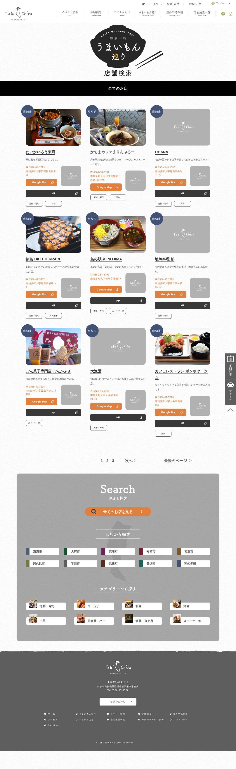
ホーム (51, 714)
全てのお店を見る (118, 512)
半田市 (75, 563)
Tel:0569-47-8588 (118, 690)
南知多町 (190, 563)
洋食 (118, 197)
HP (53, 193)
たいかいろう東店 (40, 152)
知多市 (151, 551)
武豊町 (113, 563)
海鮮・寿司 (34, 203)
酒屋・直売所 (144, 620)
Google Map (39, 182)
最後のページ (175, 460)
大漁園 (95, 371)
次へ (129, 460)
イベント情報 (118, 714)
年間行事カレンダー (230, 366)
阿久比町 (39, 563)
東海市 (37, 551)
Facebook (54, 725)
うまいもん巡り (87, 714)
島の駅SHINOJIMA (106, 259)
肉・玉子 (53, 315)
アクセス (230, 392)
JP (143, 4)
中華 (43, 620)
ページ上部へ (230, 410)
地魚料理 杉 (164, 259)
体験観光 (147, 714)
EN (156, 4)
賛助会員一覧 (118, 701)
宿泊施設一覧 (118, 719)
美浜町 (151, 563)
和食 (53, 203)
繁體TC (171, 4)
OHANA (161, 152)
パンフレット (180, 719)
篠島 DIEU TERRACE (43, 259)
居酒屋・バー (96, 620)
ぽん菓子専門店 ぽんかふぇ (48, 371)
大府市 (75, 551)
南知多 (27, 111)
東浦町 (113, 551)
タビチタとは (86, 719)
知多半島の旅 (180, 714)
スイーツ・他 (118, 311)
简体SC (193, 4)
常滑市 (188, 551)
